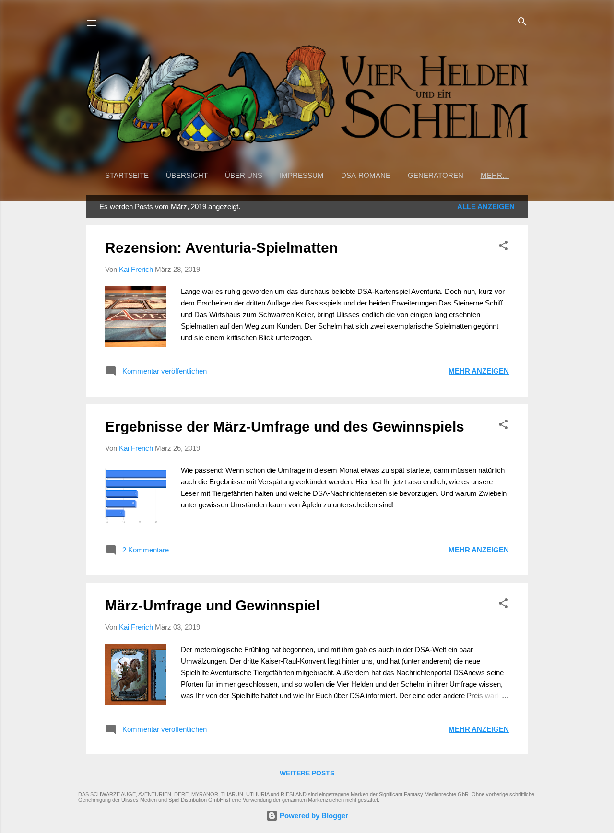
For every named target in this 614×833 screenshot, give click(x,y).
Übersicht (187, 175)
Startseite (127, 175)
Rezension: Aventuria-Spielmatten (221, 248)
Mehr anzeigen (479, 371)
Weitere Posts (307, 773)
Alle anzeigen (486, 206)
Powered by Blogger (313, 815)
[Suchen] (522, 22)
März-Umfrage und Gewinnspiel (212, 605)
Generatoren (435, 175)
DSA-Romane (365, 175)
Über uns (243, 175)
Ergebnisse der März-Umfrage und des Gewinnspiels (284, 426)
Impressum (302, 175)
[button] (503, 246)
